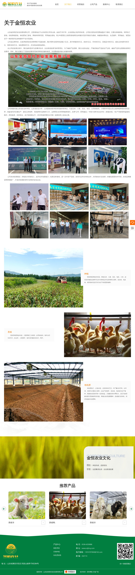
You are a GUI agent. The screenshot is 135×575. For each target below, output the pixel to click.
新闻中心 (106, 4)
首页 (57, 4)
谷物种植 (56, 552)
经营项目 (80, 4)
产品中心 (56, 544)
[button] (3, 508)
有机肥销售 (57, 555)
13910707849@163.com (93, 552)
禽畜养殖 (56, 548)
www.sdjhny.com (88, 548)
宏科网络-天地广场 (93, 572)
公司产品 (93, 4)
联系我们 (119, 4)
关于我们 (67, 4)
